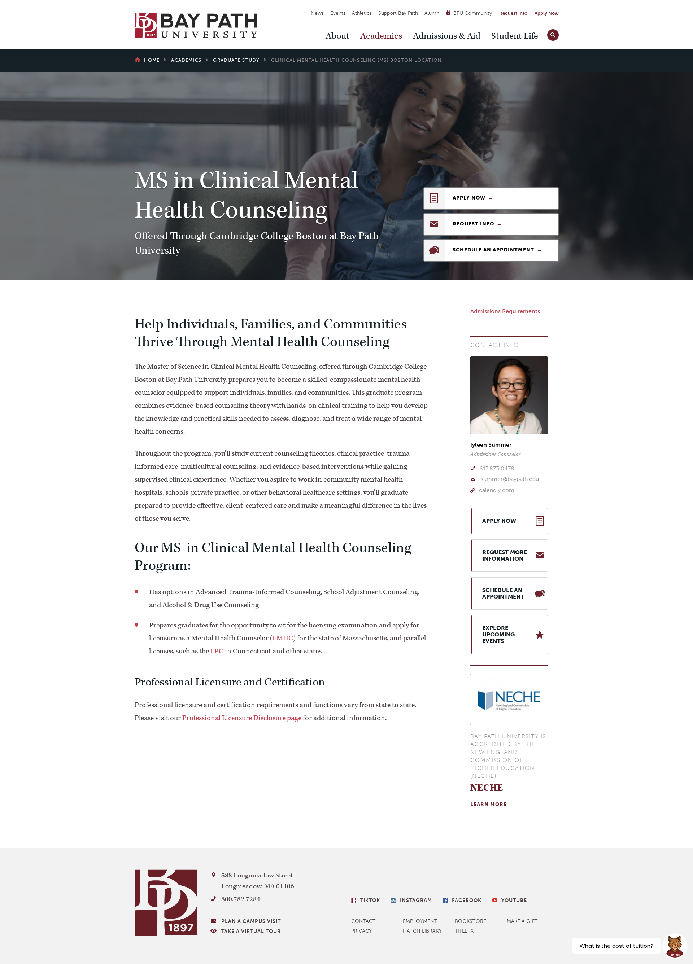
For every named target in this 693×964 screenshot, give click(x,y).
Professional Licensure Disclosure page (241, 718)
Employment (420, 921)
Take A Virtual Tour (251, 931)
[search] (553, 33)
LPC (216, 651)
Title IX (464, 931)
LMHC (283, 638)
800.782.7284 (240, 899)
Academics (381, 36)
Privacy (361, 931)
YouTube (514, 900)
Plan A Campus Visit (251, 921)
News (317, 13)
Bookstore (470, 921)
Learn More (488, 804)
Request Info (513, 13)
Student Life (514, 36)
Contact (363, 921)
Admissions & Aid (446, 36)
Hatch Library (422, 931)
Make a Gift (522, 921)
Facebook (466, 900)
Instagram (416, 900)
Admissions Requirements (505, 311)
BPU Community (472, 13)
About (337, 36)
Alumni (432, 13)
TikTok (370, 900)
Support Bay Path (398, 13)
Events (337, 13)
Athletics (362, 13)
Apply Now (547, 13)
